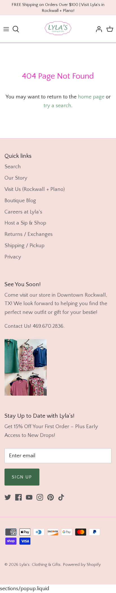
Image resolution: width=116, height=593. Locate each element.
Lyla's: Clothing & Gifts (40, 564)
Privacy (13, 257)
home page (91, 97)
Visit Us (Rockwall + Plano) (35, 189)
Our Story (16, 178)
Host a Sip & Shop (25, 223)
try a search (57, 106)
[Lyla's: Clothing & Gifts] (58, 29)
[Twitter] (8, 497)
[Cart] (110, 29)
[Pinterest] (50, 497)
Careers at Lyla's (23, 212)
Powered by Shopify (82, 564)
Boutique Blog (20, 201)
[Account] (97, 29)
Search (13, 167)
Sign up (22, 477)
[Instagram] (40, 497)
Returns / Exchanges (29, 234)
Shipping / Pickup (24, 246)
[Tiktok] (61, 497)
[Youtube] (29, 497)
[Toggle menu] (6, 29)
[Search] (18, 29)
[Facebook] (18, 497)
